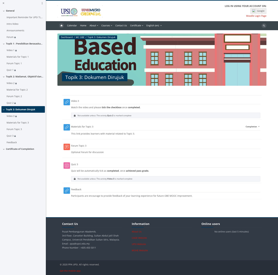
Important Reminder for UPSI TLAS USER (25, 17)
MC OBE (80, 37)
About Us (137, 231)
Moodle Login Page (256, 15)
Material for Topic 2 (17, 89)
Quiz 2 (10, 102)
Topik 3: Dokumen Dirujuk (20, 109)
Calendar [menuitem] (72, 25)
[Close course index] (3, 3)
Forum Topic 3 (14, 129)
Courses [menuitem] (105, 25)
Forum (10, 37)
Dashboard (67, 37)
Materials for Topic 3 (18, 122)
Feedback (12, 142)
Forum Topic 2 (14, 96)
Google (260, 10)
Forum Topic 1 (14, 63)
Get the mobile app (70, 270)
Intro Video (12, 23)
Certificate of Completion (20, 148)
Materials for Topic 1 (18, 56)
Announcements (15, 30)
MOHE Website (140, 250)
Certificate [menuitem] (135, 25)
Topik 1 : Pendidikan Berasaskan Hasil (25, 43)
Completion (251, 126)
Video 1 (10, 50)
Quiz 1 (10, 69)
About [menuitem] (93, 25)
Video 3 (10, 116)
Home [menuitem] (61, 25)
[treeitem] (23, 23)
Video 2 (10, 83)
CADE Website (139, 237)
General (10, 10)
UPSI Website (139, 244)
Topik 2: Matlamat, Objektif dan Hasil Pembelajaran (25, 76)
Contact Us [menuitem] (121, 25)
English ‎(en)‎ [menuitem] (152, 25)
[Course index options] (42, 3)
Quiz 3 (10, 135)
